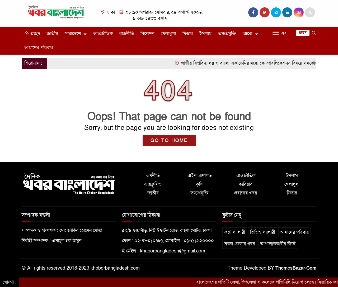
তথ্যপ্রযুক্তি (227, 34)
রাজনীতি (126, 34)
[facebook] (253, 12)
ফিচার (187, 34)
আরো (247, 34)
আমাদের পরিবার (38, 48)
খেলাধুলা (168, 34)
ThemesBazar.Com (295, 268)
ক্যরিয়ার (245, 184)
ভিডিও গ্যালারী (262, 232)
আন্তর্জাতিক (103, 34)
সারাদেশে (73, 34)
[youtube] (299, 12)
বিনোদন (147, 34)
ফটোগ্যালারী (234, 232)
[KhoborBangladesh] (56, 12)
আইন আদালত (199, 176)
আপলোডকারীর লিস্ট (277, 244)
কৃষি (199, 184)
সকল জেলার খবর (239, 244)
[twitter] (265, 12)
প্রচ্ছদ (34, 34)
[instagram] (276, 12)
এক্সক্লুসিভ (153, 184)
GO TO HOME (169, 140)
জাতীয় (52, 34)
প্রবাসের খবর (245, 193)
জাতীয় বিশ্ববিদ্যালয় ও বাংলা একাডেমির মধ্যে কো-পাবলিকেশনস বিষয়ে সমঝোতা (244, 63)
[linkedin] (287, 12)
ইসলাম (205, 34)
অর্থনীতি (153, 176)
